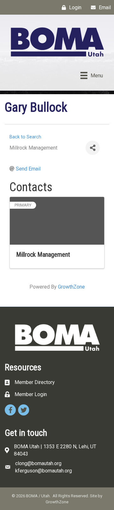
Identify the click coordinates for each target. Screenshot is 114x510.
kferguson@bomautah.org (43, 471)
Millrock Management (43, 254)
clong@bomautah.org (38, 463)
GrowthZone (71, 287)
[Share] (93, 148)
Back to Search (25, 137)
